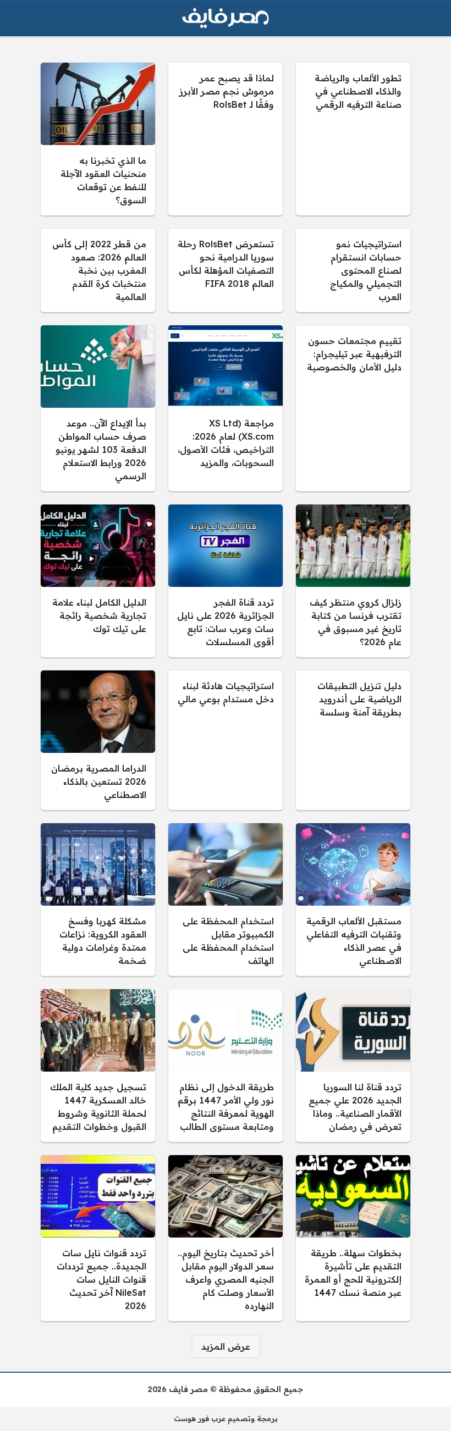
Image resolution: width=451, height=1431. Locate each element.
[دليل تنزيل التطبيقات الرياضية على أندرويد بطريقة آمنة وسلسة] (353, 740)
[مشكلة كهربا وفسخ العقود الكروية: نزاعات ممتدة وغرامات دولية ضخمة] (98, 899)
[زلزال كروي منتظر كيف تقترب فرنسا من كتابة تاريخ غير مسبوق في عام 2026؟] (353, 580)
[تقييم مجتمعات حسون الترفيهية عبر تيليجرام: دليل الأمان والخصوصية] (353, 408)
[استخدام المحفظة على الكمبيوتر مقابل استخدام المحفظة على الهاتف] (225, 899)
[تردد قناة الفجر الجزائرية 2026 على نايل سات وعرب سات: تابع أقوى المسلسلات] (225, 580)
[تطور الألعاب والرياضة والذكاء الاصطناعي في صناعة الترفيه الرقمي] (353, 139)
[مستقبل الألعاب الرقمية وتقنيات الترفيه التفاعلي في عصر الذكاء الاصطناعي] (353, 899)
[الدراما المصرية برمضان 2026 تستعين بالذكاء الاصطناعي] (98, 740)
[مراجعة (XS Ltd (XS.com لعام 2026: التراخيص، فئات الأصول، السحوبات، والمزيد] (225, 408)
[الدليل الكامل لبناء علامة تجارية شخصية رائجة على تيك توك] (98, 580)
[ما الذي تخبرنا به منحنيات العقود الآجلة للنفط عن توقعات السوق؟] (98, 139)
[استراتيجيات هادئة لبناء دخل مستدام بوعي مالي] (225, 740)
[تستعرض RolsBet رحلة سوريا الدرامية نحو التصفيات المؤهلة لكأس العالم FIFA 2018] (225, 270)
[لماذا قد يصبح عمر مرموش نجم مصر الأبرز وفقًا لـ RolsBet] (225, 139)
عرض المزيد (225, 1346)
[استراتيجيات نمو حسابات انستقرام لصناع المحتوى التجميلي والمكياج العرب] (353, 270)
